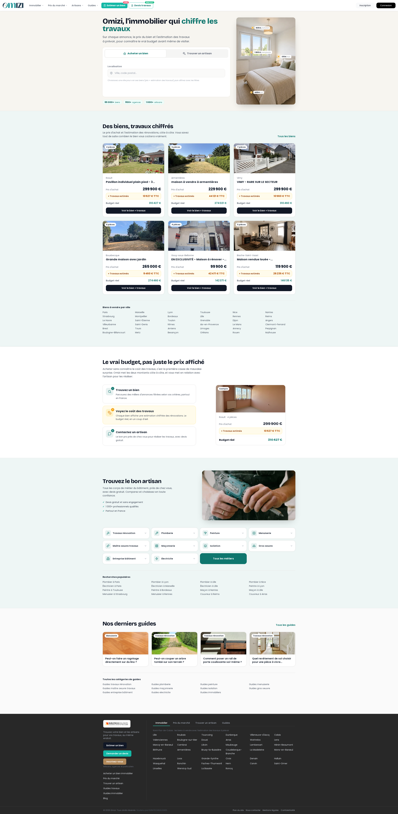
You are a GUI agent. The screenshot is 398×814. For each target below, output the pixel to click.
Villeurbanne (109, 324)
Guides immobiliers (210, 692)
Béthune (157, 749)
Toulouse (205, 312)
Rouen (236, 332)
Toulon (171, 320)
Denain (254, 758)
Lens (276, 739)
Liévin (204, 744)
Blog (105, 798)
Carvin (253, 763)
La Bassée (206, 768)
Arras (228, 739)
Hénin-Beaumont (283, 744)
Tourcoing (207, 734)
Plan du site (238, 810)
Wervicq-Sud (184, 768)
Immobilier (35, 5)
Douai (204, 739)
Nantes (269, 312)
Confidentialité (288, 810)
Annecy (237, 328)
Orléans (204, 332)
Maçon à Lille (256, 590)
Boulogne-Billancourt (114, 332)
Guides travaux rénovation (117, 684)
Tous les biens (286, 136)
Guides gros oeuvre (259, 688)
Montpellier (141, 316)
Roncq (229, 768)
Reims (268, 316)
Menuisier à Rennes (161, 594)
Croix (228, 758)
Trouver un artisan (199, 53)
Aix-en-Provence (209, 324)
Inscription (365, 5)
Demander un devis (117, 753)
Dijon (235, 320)
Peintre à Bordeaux (161, 590)
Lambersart (256, 744)
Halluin (277, 758)
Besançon (173, 332)
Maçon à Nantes (209, 590)
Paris (105, 312)
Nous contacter (253, 810)
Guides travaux (111, 788)
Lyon (170, 312)
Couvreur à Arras (258, 594)
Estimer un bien (117, 5)
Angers (269, 320)
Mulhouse (270, 332)
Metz (137, 332)
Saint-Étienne (142, 320)
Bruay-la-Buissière (211, 749)
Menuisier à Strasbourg (115, 594)
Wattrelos (255, 739)
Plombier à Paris (111, 582)
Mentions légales (271, 810)
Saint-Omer (280, 763)
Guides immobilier (113, 793)
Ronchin (181, 763)
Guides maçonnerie (162, 688)
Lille (202, 316)
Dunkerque (232, 734)
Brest (105, 328)
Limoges (204, 328)
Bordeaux (173, 316)
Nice (235, 312)
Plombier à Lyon (160, 582)
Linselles (157, 768)
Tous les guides (285, 625)
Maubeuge (231, 744)
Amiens (172, 328)
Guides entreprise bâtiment (118, 692)
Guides (92, 5)
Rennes (237, 316)
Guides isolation (208, 688)
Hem (228, 763)
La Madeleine (257, 749)
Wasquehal (159, 763)
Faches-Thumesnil (211, 763)
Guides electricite (161, 692)
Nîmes (171, 324)
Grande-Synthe (209, 758)
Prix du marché (56, 5)
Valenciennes (160, 739)
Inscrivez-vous (114, 761)
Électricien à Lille (209, 586)
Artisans (76, 5)
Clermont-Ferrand (275, 324)
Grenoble (205, 320)
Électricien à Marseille (163, 586)
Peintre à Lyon (256, 586)
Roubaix (181, 734)
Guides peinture (209, 684)
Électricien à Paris (112, 586)
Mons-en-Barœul (283, 749)
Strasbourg (108, 316)
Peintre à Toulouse (113, 590)
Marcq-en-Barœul (163, 744)
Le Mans (237, 324)
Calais (277, 734)
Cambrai (182, 744)
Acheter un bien (137, 53)
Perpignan (270, 328)
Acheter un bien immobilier (118, 773)
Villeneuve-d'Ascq (259, 734)
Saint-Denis (141, 324)
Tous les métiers (223, 558)
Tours (138, 328)
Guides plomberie (161, 684)
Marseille (139, 312)
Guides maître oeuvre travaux (119, 688)
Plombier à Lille (208, 582)
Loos (179, 758)
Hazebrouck (159, 758)
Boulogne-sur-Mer (187, 739)
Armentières (184, 749)
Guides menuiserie (259, 684)
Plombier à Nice (257, 582)
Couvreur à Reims (210, 594)
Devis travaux (143, 4)
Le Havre (107, 320)
